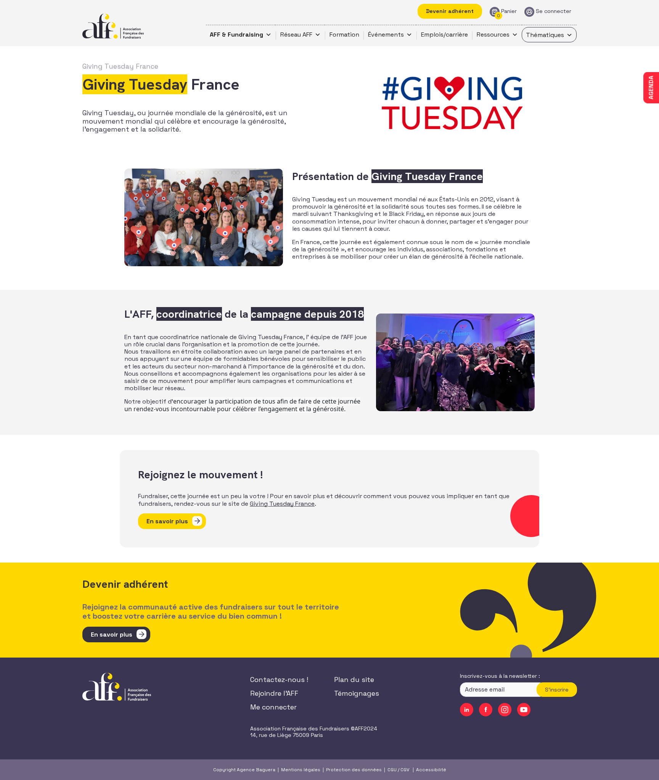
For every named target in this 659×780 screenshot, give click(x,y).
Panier (509, 11)
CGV (404, 770)
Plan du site (354, 679)
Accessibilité (431, 770)
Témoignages (356, 693)
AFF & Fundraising (236, 35)
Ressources (493, 35)
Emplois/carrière (444, 35)
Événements (386, 35)
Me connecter (273, 707)
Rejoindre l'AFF (274, 693)
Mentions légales (300, 770)
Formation (344, 35)
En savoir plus (167, 521)
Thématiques (545, 35)
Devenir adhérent (450, 11)
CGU (392, 770)
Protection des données (354, 770)
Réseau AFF (296, 35)
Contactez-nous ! (279, 679)
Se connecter (553, 11)
